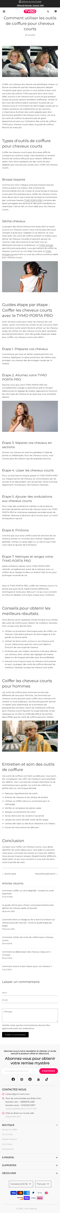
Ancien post (10, 873)
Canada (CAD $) (19, 1184)
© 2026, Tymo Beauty (26, 1208)
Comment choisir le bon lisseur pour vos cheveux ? (27, 966)
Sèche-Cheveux (9, 1139)
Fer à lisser (7, 1144)
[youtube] (38, 1079)
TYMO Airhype (46, 245)
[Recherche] (48, 11)
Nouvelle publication (45, 873)
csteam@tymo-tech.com (17, 1094)
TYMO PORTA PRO (33, 200)
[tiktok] (47, 1079)
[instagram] (21, 1079)
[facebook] (13, 1079)
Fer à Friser (7, 1134)
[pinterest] (30, 1079)
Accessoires (8, 1149)
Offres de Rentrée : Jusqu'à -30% (30, 5)
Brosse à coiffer (9, 1129)
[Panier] (55, 11)
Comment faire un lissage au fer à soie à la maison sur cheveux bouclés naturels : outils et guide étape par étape (28, 922)
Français (41, 1184)
